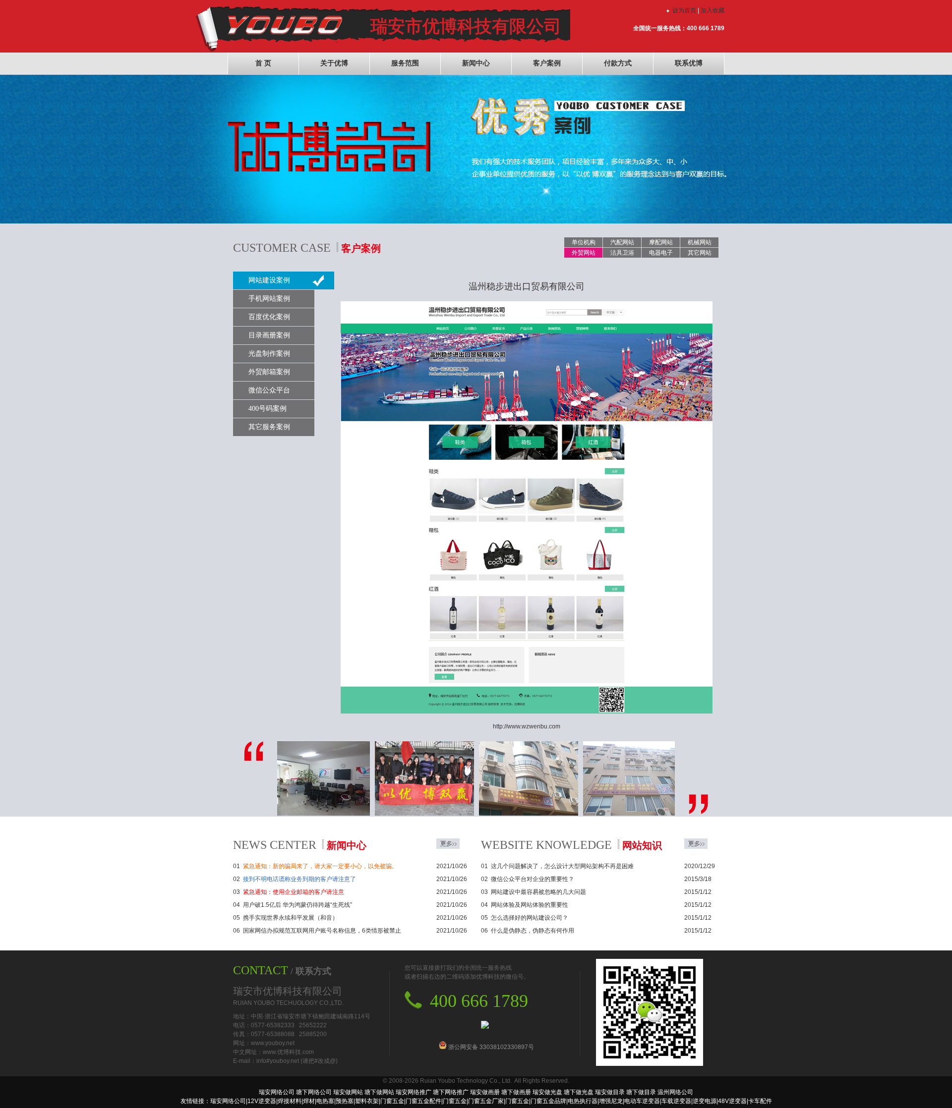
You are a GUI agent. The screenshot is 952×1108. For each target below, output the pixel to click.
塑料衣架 (367, 1101)
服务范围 (405, 63)
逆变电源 (704, 1101)
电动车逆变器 (642, 1101)
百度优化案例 (269, 317)
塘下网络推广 (451, 1092)
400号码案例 (267, 408)
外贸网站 (583, 252)
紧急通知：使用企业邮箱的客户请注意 (293, 891)
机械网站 (700, 242)
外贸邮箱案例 (269, 372)
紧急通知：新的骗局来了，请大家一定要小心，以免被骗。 (320, 866)
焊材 (309, 1101)
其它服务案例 (269, 427)
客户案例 (547, 63)
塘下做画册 (516, 1092)
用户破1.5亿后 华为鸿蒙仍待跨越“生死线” (297, 904)
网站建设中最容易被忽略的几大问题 (538, 891)
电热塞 (325, 1101)
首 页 (263, 63)
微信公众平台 (269, 390)
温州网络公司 (675, 1092)
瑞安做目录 (610, 1092)
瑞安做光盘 (547, 1092)
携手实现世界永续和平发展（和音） (290, 917)
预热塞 (345, 1101)
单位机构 (583, 242)
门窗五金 (392, 1101)
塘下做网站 (379, 1092)
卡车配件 (760, 1101)
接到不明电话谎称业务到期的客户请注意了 (299, 879)
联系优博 (689, 63)
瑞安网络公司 (277, 1092)
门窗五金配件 (423, 1101)
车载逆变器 (676, 1101)
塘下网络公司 (314, 1092)
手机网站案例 (269, 298)
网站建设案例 (269, 280)
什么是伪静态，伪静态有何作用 (532, 930)
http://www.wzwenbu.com (526, 726)
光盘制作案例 (269, 353)
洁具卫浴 (622, 252)
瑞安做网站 (348, 1092)
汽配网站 (622, 242)
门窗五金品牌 (548, 1101)
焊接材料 (289, 1101)
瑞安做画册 (485, 1092)
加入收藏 (712, 10)
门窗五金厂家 (486, 1101)
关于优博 (334, 63)
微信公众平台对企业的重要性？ (532, 879)
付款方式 (618, 63)
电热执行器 (582, 1101)
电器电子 (661, 252)
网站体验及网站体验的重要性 (529, 904)
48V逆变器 (732, 1101)
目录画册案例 (269, 335)
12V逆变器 (261, 1101)
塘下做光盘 (579, 1092)
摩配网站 (661, 242)
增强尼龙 (611, 1101)
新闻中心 (476, 63)
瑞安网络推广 (413, 1092)
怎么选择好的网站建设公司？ (529, 917)
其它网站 (700, 252)
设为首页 (684, 10)
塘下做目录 (641, 1092)
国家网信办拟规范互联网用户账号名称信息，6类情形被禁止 (322, 930)
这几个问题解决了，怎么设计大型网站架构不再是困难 (562, 866)
